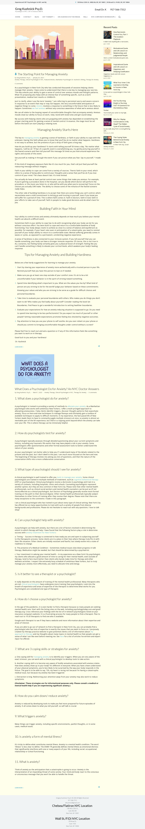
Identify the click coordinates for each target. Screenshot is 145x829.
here (62, 636)
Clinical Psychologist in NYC (34, 80)
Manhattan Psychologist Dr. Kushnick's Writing (70, 80)
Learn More (19, 347)
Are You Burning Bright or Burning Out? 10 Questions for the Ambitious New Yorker (117, 105)
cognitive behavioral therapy (86, 479)
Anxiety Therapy (20, 80)
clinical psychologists (31, 584)
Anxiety (39, 106)
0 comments (19, 84)
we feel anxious (38, 108)
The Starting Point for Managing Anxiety (43, 74)
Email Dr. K (102, 9)
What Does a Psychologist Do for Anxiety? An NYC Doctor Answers (57, 389)
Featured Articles (49, 80)
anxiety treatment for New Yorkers (41, 532)
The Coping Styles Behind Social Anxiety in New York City (121, 139)
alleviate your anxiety (77, 406)
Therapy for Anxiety (92, 80)
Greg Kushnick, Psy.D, (24, 78)
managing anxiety (31, 138)
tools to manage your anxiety (69, 477)
